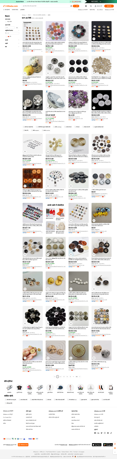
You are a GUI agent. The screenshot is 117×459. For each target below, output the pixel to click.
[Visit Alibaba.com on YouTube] (108, 433)
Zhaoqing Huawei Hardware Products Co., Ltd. (33, 163)
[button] (71, 6)
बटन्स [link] (49, 15)
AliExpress (35, 451)
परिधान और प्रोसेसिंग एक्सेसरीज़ (39, 15)
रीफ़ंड (72, 423)
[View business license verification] (73, 456)
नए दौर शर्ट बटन (69, 126)
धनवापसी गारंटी (29, 417)
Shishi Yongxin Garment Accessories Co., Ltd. (33, 49)
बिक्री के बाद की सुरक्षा (30, 423)
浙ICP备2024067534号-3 (99, 456)
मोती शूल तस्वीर (9, 403)
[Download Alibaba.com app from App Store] (96, 444)
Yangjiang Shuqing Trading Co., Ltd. (77, 198)
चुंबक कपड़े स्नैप (84, 399)
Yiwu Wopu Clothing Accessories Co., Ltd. (56, 50)
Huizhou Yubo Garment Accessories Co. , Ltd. (79, 162)
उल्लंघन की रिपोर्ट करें (75, 429)
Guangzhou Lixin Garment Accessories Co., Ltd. (102, 265)
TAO (71, 451)
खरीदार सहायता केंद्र (75, 414)
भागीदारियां (96, 426)
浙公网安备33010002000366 (84, 456)
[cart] (91, 6)
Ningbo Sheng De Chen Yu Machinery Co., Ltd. (56, 121)
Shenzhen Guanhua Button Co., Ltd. (54, 196)
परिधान (29, 15)
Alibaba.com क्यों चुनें (7, 414)
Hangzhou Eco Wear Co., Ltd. (76, 118)
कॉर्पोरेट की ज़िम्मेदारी (7, 420)
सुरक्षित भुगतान (29, 414)
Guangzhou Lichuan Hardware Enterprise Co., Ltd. (33, 118)
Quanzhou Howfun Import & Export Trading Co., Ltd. (102, 162)
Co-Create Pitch (7, 417)
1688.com (42, 451)
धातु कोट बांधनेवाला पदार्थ (98, 126)
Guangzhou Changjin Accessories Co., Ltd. (79, 50)
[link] (115, 444)
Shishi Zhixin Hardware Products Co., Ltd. (56, 163)
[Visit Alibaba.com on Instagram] (105, 433)
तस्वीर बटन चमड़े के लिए (29, 126)
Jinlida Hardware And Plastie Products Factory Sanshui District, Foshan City (33, 83)
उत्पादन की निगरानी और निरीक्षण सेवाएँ (33, 426)
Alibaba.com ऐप (73, 444)
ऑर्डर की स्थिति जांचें (98, 420)
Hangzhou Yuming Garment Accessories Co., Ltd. (33, 299)
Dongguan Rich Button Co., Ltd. (99, 299)
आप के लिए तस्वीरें (106, 399)
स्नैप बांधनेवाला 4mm (73, 399)
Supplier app (63, 444)
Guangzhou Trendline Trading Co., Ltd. (78, 85)
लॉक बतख (49, 399)
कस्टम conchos (47, 130)
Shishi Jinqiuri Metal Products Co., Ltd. (55, 299)
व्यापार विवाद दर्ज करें (75, 420)
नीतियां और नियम (29, 429)
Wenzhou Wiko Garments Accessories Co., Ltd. (56, 85)
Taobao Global (65, 451)
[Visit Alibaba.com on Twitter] (102, 433)
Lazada (58, 451)
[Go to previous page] (54, 376)
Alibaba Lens (9, 444)
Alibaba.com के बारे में (8, 411)
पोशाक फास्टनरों (87, 126)
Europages (81, 451)
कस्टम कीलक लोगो (24, 399)
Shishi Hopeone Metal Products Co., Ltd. (56, 266)
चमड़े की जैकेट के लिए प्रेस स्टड (37, 399)
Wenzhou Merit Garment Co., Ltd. (100, 118)
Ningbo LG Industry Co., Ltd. (98, 195)
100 (77, 376)
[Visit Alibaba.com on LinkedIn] (98, 433)
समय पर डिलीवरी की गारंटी (31, 420)
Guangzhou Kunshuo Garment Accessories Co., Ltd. (102, 49)
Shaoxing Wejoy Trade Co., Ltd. (99, 231)
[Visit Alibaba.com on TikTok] (111, 433)
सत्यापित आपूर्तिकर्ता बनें (98, 423)
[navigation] (12, 196)
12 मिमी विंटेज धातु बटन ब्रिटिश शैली (43, 126)
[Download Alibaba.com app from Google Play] (108, 444)
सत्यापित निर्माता (52, 414)
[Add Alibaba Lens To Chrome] (23, 444)
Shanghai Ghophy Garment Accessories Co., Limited (56, 335)
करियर (4, 423)
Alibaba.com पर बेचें (98, 414)
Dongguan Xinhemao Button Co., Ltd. (32, 196)
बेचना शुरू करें (97, 417)
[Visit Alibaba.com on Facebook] (95, 433)
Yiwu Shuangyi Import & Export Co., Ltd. (32, 334)
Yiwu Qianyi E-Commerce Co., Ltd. (100, 85)
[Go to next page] (79, 376)
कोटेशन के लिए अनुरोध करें (54, 417)
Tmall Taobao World (50, 451)
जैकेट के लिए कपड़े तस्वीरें (60, 399)
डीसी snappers (36, 130)
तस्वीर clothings (58, 126)
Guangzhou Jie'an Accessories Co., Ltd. (78, 301)
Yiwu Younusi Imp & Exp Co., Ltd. (76, 265)
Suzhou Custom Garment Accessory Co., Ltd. (33, 266)
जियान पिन (26, 130)
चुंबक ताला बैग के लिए (95, 399)
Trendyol (75, 451)
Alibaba (24, 15)
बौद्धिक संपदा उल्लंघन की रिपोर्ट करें (78, 426)
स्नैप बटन (78, 126)
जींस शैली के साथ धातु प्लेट (11, 399)
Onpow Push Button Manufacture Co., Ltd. (33, 231)
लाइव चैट (73, 417)
